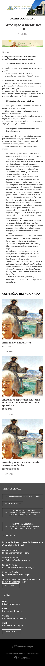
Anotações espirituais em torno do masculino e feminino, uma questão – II (21, 402)
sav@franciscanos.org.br (15, 582)
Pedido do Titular (13, 504)
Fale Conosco (11, 586)
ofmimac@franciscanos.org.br (17, 560)
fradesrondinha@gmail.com (16, 553)
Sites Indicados (11, 632)
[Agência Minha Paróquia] (22, 658)
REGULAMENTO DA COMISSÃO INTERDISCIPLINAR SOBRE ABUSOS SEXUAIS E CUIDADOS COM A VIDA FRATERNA (22, 513)
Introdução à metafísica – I (18, 342)
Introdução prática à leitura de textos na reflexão (20, 464)
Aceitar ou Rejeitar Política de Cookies (22, 497)
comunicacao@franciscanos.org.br (19, 568)
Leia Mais (9, 352)
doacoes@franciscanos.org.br (17, 575)
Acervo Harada (22, 18)
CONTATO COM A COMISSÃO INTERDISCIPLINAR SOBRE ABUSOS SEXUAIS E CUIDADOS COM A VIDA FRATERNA (22, 526)
